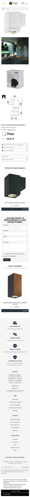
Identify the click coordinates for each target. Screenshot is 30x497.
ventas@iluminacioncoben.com (15, 391)
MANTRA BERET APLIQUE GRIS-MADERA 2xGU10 (15, 303)
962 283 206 (15, 386)
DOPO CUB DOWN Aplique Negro (15, 203)
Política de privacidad (15, 402)
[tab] (15, 144)
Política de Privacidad (9, 256)
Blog (15, 445)
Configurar (6, 494)
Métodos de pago (15, 419)
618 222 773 (15, 388)
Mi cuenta (15, 442)
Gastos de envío (15, 425)
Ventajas (15, 410)
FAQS (15, 450)
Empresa (15, 430)
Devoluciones (15, 427)
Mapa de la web (15, 447)
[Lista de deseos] (23, 209)
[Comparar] (27, 209)
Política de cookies (15, 405)
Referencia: (4, 130)
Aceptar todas (15, 491)
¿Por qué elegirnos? (15, 422)
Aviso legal (15, 399)
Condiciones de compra (15, 408)
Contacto (15, 439)
